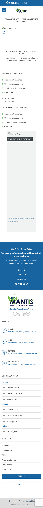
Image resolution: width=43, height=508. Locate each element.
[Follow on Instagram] (19, 314)
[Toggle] (4, 387)
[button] (4, 10)
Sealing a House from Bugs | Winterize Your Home (21, 53)
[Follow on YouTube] (28, 314)
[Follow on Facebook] (15, 314)
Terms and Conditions (27, 501)
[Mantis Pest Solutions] (21, 10)
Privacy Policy (13, 501)
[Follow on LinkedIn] (24, 314)
